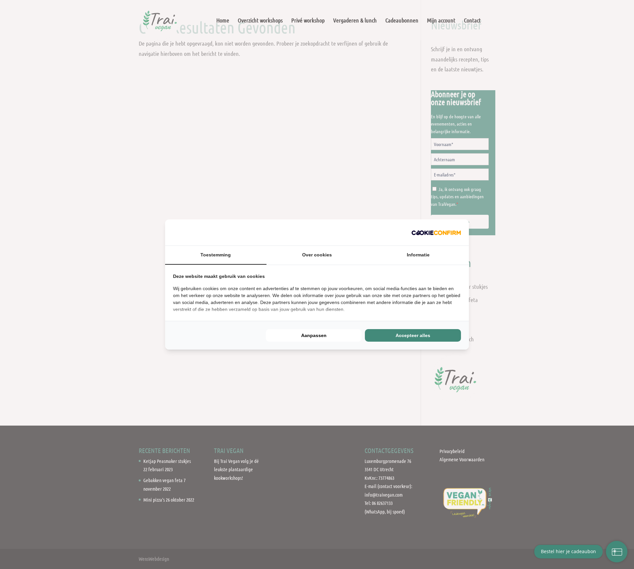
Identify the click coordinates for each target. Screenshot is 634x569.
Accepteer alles (413, 335)
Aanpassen (314, 335)
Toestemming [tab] (215, 254)
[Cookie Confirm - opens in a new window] (436, 232)
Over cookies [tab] (317, 254)
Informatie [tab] (418, 254)
